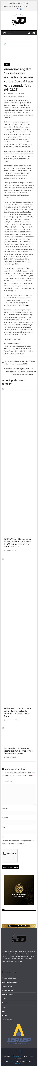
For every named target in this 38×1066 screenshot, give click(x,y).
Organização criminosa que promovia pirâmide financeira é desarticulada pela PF (18, 751)
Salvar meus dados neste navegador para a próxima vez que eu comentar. (18, 842)
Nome (5, 808)
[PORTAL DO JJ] (4, 33)
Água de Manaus (7, 995)
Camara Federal (7, 986)
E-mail (5, 818)
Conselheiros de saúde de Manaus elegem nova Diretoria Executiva (20, 6)
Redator (23, 94)
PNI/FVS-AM (14, 96)
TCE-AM (4, 1015)
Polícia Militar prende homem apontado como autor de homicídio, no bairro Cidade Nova (17, 712)
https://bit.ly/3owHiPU (24, 305)
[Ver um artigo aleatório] (33, 33)
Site (3, 827)
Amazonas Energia (8, 990)
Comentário (7, 781)
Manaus (7, 64)
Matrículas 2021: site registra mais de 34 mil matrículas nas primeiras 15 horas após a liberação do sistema (19, 371)
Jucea (4, 999)
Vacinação (21, 96)
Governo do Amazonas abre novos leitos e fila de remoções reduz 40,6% (19, 362)
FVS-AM (8, 96)
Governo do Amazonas (9, 982)
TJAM (3, 1011)
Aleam (4, 1007)
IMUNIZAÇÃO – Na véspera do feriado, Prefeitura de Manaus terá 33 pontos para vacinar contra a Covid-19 (17, 543)
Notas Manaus (7, 1019)
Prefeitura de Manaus (9, 978)
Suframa (5, 1003)
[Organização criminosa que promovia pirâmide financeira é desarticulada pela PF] (19, 728)
